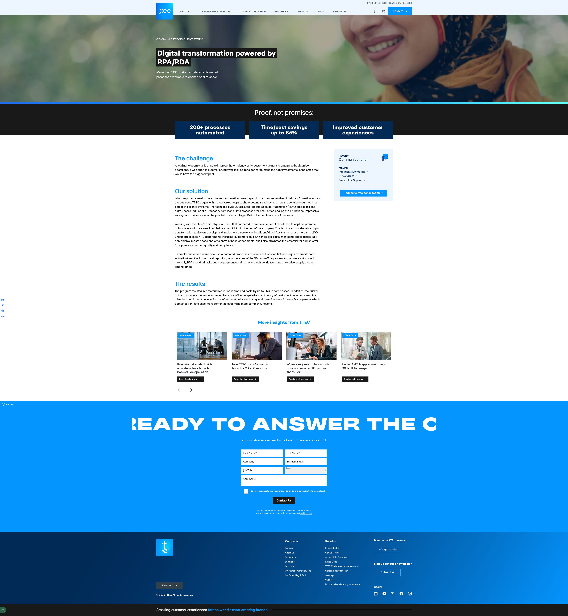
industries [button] (281, 11)
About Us (289, 552)
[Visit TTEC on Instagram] (410, 593)
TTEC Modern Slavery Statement (341, 566)
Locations (290, 561)
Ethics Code (331, 561)
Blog (321, 11)
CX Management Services (298, 570)
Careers (289, 548)
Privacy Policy (332, 548)
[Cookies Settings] (3, 610)
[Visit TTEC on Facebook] (401, 593)
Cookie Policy (332, 552)
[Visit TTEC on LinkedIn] (375, 593)
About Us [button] (302, 11)
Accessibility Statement (337, 557)
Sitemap (329, 575)
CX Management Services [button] (215, 11)
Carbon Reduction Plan (336, 570)
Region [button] (383, 11)
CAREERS (407, 3)
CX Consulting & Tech (295, 575)
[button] (189, 390)
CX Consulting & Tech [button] (253, 11)
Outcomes (290, 566)
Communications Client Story (179, 39)
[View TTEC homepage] (164, 11)
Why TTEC (185, 11)
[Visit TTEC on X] (393, 593)
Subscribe (387, 572)
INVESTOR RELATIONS (377, 3)
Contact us (400, 11)
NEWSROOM (395, 3)
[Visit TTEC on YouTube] (384, 593)
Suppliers (330, 579)
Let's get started (388, 549)
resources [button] (339, 11)
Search (373, 11)
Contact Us (169, 585)
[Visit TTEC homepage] (164, 547)
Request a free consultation (362, 193)
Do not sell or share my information (342, 584)
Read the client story (189, 379)
